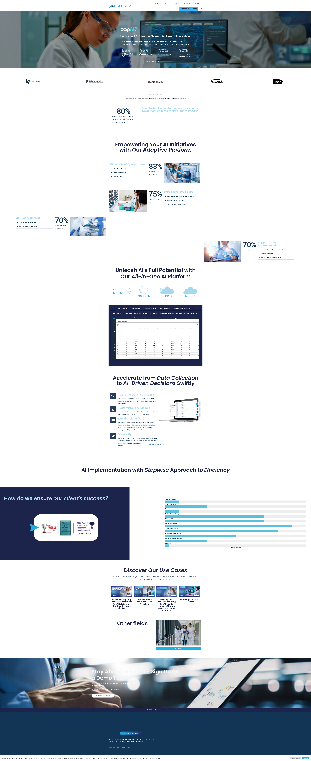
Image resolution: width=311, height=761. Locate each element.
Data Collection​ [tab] (123, 308)
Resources (186, 4)
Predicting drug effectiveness (176, 200)
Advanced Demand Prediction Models (271, 250)
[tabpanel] (155, 338)
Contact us (197, 4)
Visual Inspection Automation (28, 222)
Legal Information (114, 747)
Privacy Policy (125, 747)
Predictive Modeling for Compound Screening (180, 196)
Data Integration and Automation (176, 204)
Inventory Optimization (267, 254)
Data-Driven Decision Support (28, 226)
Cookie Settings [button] (295, 758)
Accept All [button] (305, 758)
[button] (1, 81)
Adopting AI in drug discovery (189, 600)
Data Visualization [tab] (150, 308)
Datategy (158, 4)
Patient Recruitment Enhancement (123, 169)
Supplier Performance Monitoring (270, 257)
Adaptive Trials (117, 176)
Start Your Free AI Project (189, 8)
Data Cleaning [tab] (136, 308)
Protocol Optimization (119, 172)
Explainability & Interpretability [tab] (183, 308)
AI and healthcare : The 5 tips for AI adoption (144, 601)
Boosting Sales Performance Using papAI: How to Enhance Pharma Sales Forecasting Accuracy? (167, 605)
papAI (167, 4)
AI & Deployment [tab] (165, 308)
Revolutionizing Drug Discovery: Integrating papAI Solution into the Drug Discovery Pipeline (121, 604)
